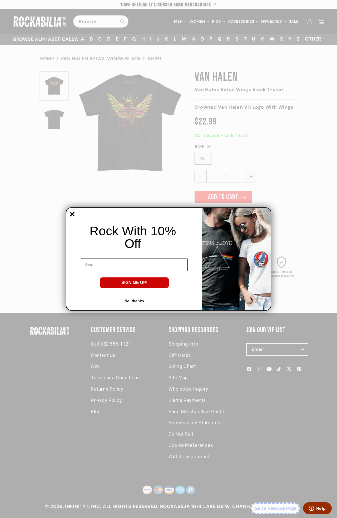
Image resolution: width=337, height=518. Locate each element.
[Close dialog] (72, 214)
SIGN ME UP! (134, 282)
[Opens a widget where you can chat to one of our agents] (317, 508)
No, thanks (134, 301)
